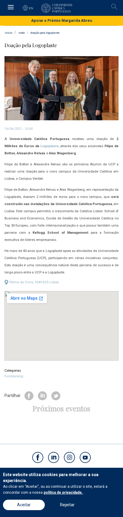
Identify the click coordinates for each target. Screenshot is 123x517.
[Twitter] (55, 395)
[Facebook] (28, 395)
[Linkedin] (42, 395)
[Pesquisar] (114, 7)
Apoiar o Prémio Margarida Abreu (61, 21)
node (22, 32)
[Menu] (10, 8)
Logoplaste (49, 146)
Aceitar (24, 504)
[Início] (57, 8)
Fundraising (13, 376)
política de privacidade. (63, 492)
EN (31, 8)
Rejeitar (67, 504)
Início (8, 32)
